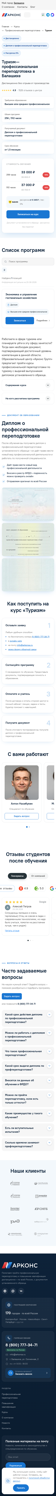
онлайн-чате (16, 641)
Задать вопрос (22, 816)
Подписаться (15, 1465)
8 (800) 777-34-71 (40, 636)
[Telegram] (5, 1291)
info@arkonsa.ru (25, 645)
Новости (6, 1423)
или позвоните (19, 1004)
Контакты (22, 7)
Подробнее (41, 320)
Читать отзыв (12, 930)
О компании (8, 7)
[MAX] (13, 1291)
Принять (21, 1488)
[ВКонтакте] (21, 1291)
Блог (32, 7)
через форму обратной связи (22, 649)
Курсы (5, 1412)
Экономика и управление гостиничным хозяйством (21, 296)
